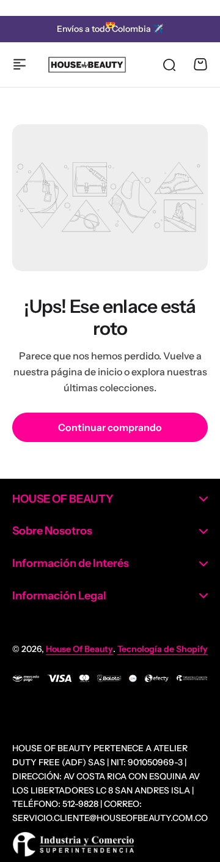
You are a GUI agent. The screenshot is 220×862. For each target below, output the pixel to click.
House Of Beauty (79, 648)
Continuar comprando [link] (110, 427)
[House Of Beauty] (87, 64)
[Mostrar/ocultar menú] (19, 64)
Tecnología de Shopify (162, 648)
